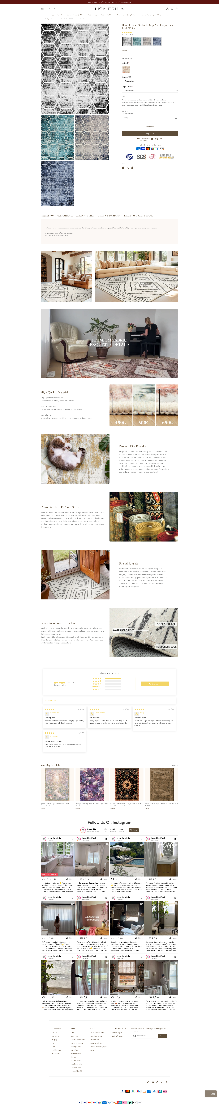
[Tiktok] (162, 1082)
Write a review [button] (155, 684)
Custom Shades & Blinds (75, 15)
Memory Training (76, 1047)
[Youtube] (153, 1082)
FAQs (72, 1033)
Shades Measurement (77, 1043)
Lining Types (74, 1050)
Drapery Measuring (147, 15)
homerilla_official (54, 838)
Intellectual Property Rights (98, 1047)
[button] (127, 32)
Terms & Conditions (96, 1043)
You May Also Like (51, 765)
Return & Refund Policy (97, 1033)
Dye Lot (73, 1057)
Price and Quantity (76, 1071)
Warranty (93, 1050)
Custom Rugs (92, 15)
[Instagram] (157, 1082)
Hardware (120, 15)
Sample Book (132, 15)
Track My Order (56, 1050)
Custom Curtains (57, 15)
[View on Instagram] (72, 839)
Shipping (54, 1040)
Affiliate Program (117, 1033)
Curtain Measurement (78, 1040)
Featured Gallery (76, 1060)
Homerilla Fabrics (76, 1054)
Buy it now (150, 133)
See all (174, 765)
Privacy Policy (94, 1040)
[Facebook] (148, 1082)
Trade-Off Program (117, 1036)
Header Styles (75, 1036)
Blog (158, 15)
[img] (50, 709)
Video (166, 15)
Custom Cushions (106, 15)
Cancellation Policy (96, 1036)
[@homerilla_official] (83, 830)
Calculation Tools (76, 1067)
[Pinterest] (166, 1082)
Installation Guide (76, 1064)
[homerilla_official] (44, 839)
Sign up (162, 1036)
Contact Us (55, 1036)
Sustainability (56, 1054)
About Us (54, 1033)
